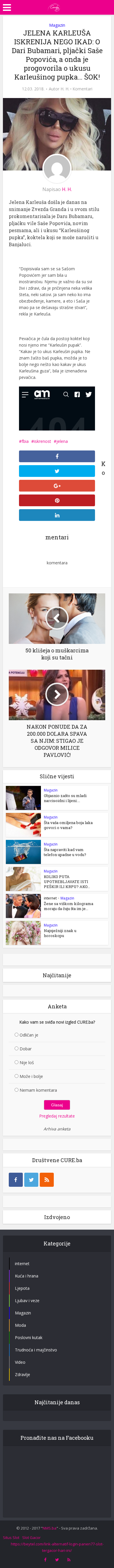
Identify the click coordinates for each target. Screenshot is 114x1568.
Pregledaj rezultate (57, 1116)
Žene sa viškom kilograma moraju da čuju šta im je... (68, 906)
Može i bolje (31, 1076)
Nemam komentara (38, 1090)
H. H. (65, 89)
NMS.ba (49, 1528)
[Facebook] (16, 1180)
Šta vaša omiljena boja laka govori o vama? (68, 825)
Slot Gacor (31, 1537)
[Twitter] (31, 1180)
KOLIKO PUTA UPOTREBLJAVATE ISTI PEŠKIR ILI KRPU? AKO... (67, 881)
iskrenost (42, 441)
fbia (25, 441)
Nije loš (27, 1062)
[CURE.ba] (54, 7)
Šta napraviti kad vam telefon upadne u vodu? (65, 852)
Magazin (57, 25)
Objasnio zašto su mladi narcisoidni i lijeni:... (65, 798)
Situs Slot (11, 1537)
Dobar (26, 1048)
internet (50, 898)
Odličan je (29, 1035)
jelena (62, 441)
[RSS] (47, 1180)
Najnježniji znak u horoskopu (60, 933)
